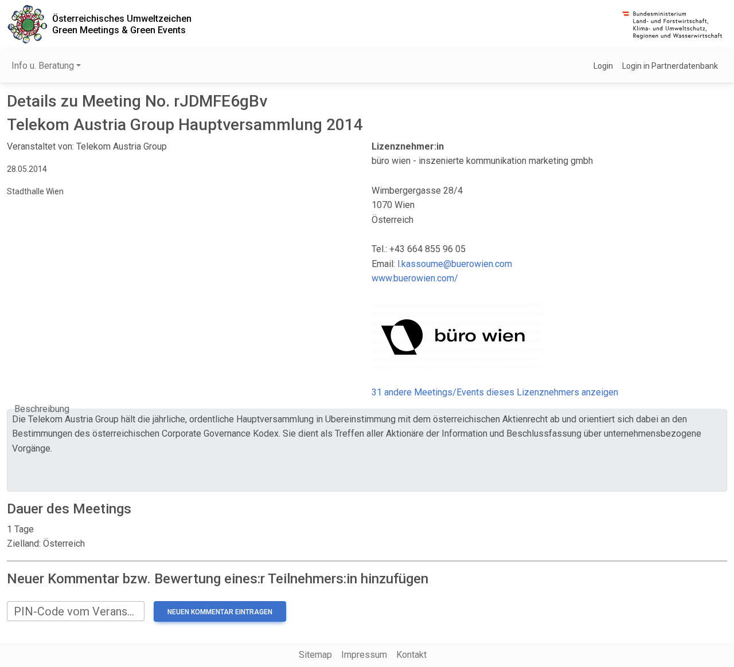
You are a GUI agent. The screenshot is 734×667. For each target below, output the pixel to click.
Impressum (364, 654)
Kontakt (411, 654)
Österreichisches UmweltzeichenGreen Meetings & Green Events (122, 24)
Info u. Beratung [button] (42, 65)
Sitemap (315, 654)
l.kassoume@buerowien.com (454, 263)
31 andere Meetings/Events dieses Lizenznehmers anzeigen (495, 392)
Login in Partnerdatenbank (670, 65)
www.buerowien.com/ (415, 278)
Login (603, 65)
